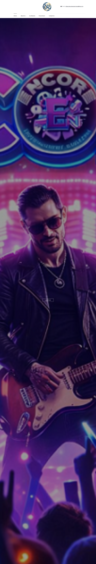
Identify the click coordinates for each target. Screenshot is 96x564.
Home (15, 15)
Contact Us (51, 15)
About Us (23, 15)
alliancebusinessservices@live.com (74, 6)
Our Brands (32, 15)
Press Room (42, 15)
